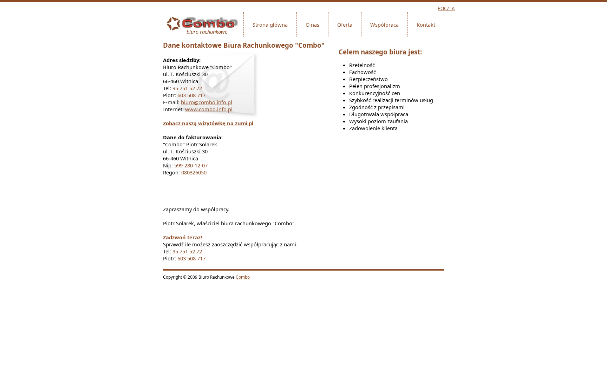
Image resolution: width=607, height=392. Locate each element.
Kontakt (426, 24)
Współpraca (384, 24)
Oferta (344, 24)
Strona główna (270, 24)
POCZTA (446, 8)
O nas (312, 24)
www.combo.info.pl (209, 109)
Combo (243, 277)
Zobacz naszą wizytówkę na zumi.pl (208, 123)
